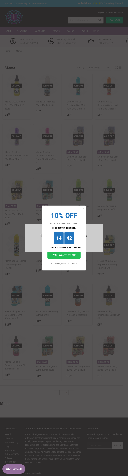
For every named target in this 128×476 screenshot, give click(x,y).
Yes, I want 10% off (64, 255)
